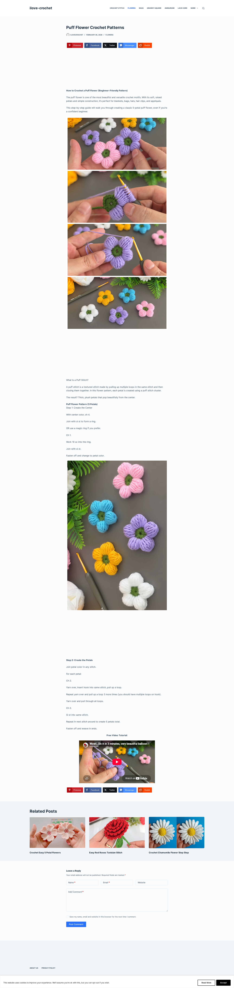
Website (141, 882)
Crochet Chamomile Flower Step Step (169, 852)
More (193, 8)
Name (71, 882)
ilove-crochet (41, 8)
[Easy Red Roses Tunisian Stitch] (117, 832)
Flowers (132, 8)
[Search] (203, 8)
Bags (141, 8)
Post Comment (76, 924)
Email (106, 882)
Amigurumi (169, 8)
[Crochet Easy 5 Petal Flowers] (57, 832)
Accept (223, 982)
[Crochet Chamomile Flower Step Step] (176, 832)
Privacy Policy (48, 968)
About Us (34, 968)
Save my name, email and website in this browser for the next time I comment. (103, 917)
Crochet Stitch (117, 8)
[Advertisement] (117, 69)
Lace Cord (182, 8)
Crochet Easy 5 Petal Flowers (45, 852)
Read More (206, 982)
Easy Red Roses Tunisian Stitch (105, 852)
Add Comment (75, 892)
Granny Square (154, 8)
